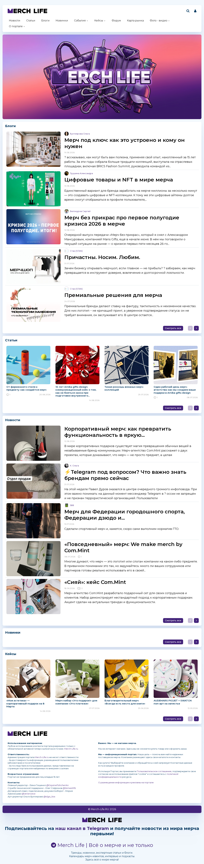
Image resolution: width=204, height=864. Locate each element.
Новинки (62, 20)
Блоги (45, 20)
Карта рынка (135, 20)
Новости (14, 20)
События (80, 20)
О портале (16, 26)
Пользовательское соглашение (154, 771)
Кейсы (98, 20)
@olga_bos (49, 796)
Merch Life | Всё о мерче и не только (104, 845)
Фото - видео (158, 20)
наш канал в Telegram (82, 828)
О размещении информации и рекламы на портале (126, 782)
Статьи (30, 20)
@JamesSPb (69, 788)
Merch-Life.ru (71, 748)
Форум (116, 20)
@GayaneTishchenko (57, 785)
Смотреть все (173, 328)
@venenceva (28, 793)
